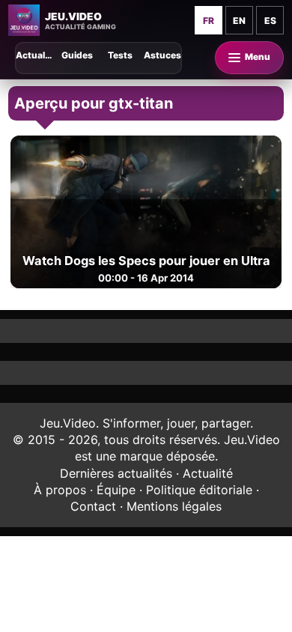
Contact (93, 506)
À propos (60, 489)
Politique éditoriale (199, 489)
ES (270, 20)
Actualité (208, 473)
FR (208, 20)
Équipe (116, 489)
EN (239, 20)
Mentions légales (174, 506)
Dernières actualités (116, 473)
